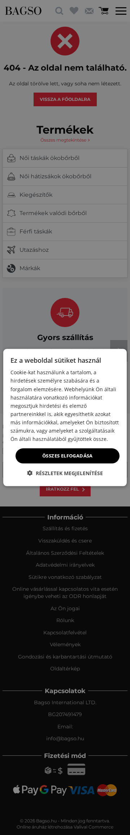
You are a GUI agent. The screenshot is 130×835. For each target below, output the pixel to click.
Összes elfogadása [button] (67, 455)
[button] (65, 473)
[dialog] (65, 417)
